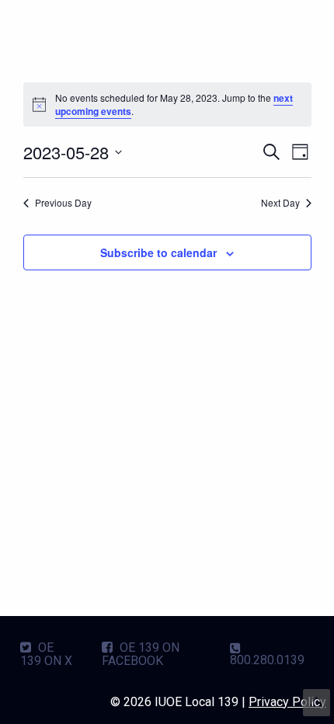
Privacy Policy (287, 701)
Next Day (280, 203)
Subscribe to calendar (158, 252)
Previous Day (63, 203)
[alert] (167, 104)
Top (316, 702)
